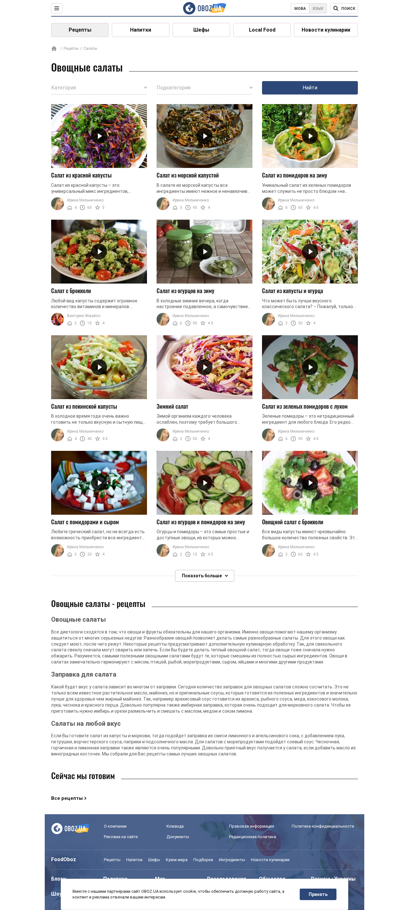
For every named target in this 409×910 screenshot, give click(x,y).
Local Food (262, 30)
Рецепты (80, 30)
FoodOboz (63, 859)
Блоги (58, 879)
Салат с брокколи (71, 290)
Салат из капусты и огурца (292, 290)
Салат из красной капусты (81, 175)
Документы (177, 836)
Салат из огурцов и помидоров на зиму (201, 522)
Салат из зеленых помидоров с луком (305, 406)
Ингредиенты (232, 859)
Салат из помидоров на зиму (294, 175)
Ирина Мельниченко (85, 200)
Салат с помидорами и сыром (85, 522)
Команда (175, 826)
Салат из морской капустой (188, 175)
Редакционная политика (252, 836)
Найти (310, 88)
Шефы (201, 30)
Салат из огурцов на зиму (185, 290)
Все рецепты (67, 798)
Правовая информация (251, 826)
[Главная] (54, 49)
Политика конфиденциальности (323, 826)
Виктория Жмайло (83, 316)
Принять (318, 894)
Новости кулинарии (326, 30)
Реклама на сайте (121, 836)
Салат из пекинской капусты (84, 406)
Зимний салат (172, 406)
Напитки (140, 30)
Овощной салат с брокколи (292, 522)
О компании (115, 826)
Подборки (203, 859)
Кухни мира (177, 859)
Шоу (56, 894)
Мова (300, 8)
